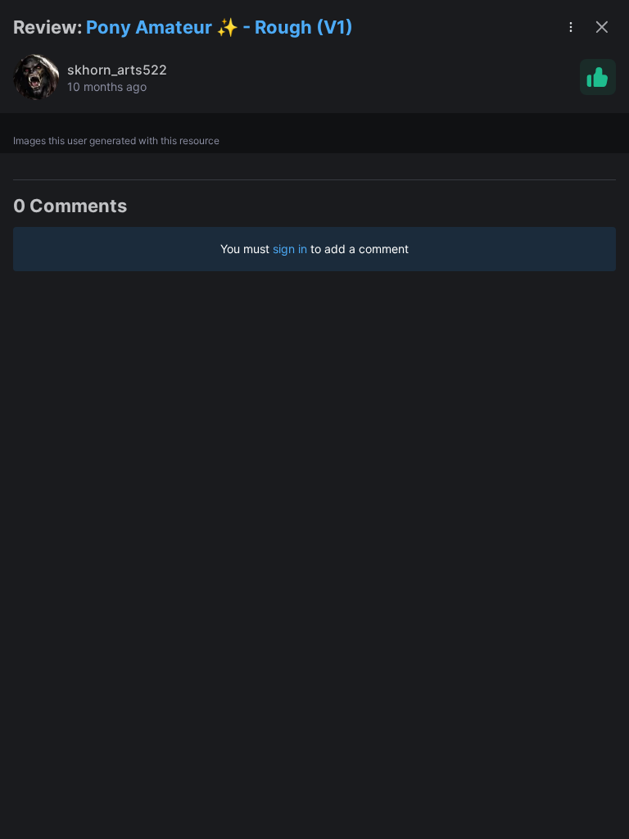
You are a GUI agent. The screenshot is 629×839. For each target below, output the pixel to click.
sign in (290, 249)
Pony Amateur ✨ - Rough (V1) (219, 27)
